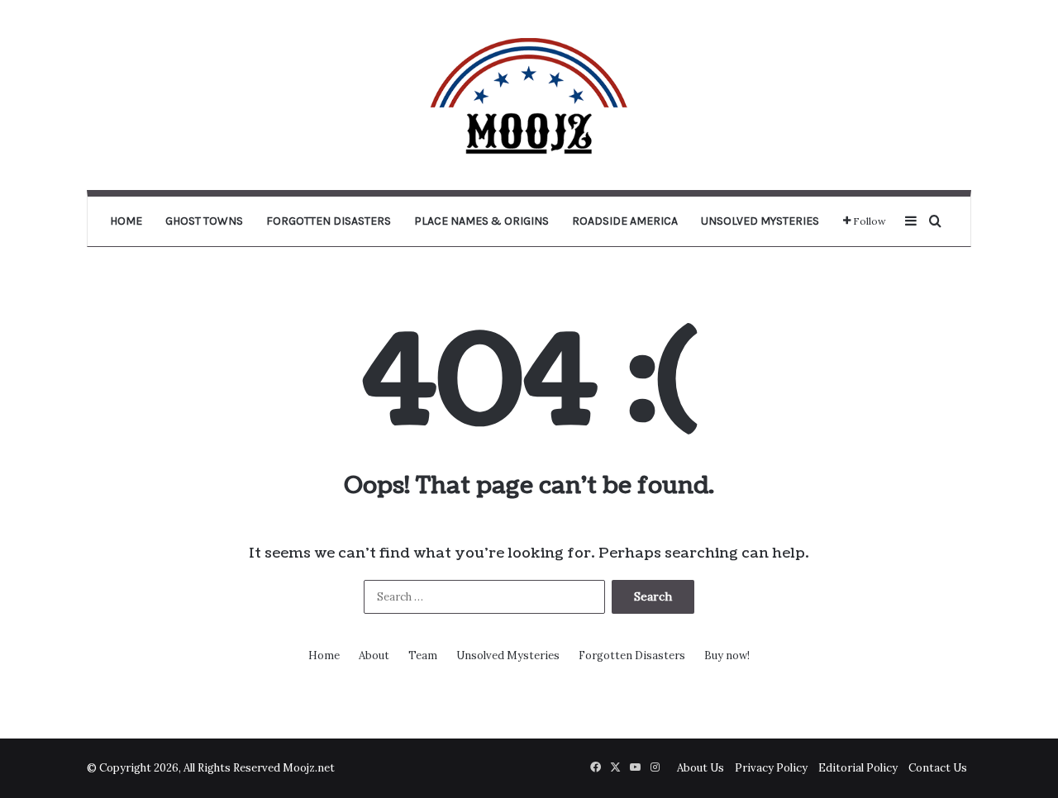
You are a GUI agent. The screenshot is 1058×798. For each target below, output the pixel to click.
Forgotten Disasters (328, 221)
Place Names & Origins (481, 221)
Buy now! (727, 655)
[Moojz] (528, 95)
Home (126, 221)
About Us (700, 768)
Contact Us (937, 768)
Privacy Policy (771, 768)
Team (422, 655)
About (374, 655)
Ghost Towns (204, 221)
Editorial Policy (858, 768)
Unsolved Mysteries (760, 221)
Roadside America (625, 221)
